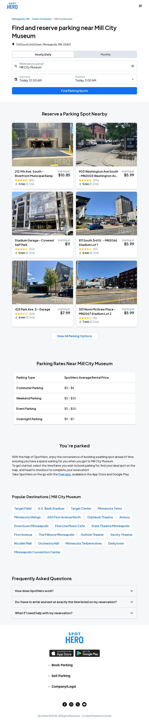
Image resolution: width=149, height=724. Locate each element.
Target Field (22, 508)
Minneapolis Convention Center (37, 552)
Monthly (106, 54)
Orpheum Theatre (100, 517)
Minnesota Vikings (27, 517)
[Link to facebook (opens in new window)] (65, 705)
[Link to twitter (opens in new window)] (78, 705)
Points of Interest (42, 19)
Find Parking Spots (74, 91)
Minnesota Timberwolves (83, 543)
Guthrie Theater (92, 534)
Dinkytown (116, 543)
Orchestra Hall (48, 543)
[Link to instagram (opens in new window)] (71, 705)
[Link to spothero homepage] (74, 638)
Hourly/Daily (43, 54)
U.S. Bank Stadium (51, 508)
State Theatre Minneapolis (110, 526)
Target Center (81, 508)
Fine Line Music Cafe (70, 526)
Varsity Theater (121, 534)
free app (64, 474)
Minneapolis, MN (20, 19)
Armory (124, 517)
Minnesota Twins (110, 508)
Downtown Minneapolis (31, 526)
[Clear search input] (132, 66)
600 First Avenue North (64, 517)
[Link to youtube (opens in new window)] (84, 705)
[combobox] (74, 66)
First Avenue (23, 534)
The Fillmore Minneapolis (56, 534)
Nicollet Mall (23, 543)
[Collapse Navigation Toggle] (140, 6)
